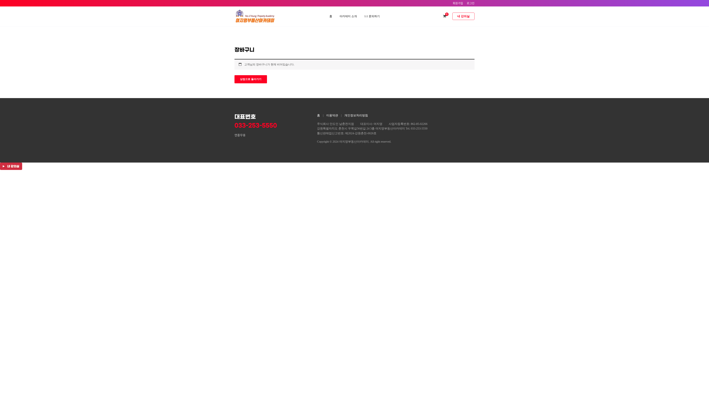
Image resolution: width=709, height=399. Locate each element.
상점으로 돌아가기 (250, 79)
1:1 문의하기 (372, 16)
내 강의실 (463, 16)
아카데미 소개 (348, 16)
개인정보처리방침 (356, 115)
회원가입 (458, 3)
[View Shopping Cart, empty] (444, 16)
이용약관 (332, 115)
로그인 (471, 3)
